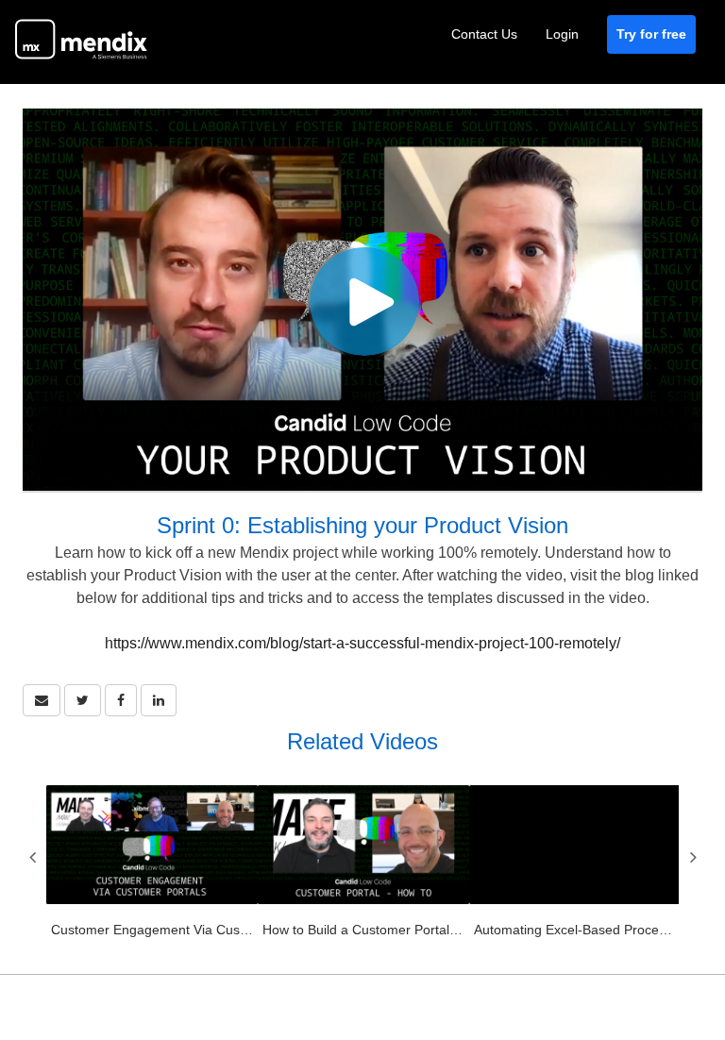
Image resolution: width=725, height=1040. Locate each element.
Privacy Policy (579, 984)
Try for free (651, 34)
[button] (41, 700)
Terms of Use (470, 984)
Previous (32, 856)
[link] (82, 700)
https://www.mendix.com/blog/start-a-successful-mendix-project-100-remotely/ (362, 643)
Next (692, 856)
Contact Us (484, 34)
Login (562, 34)
